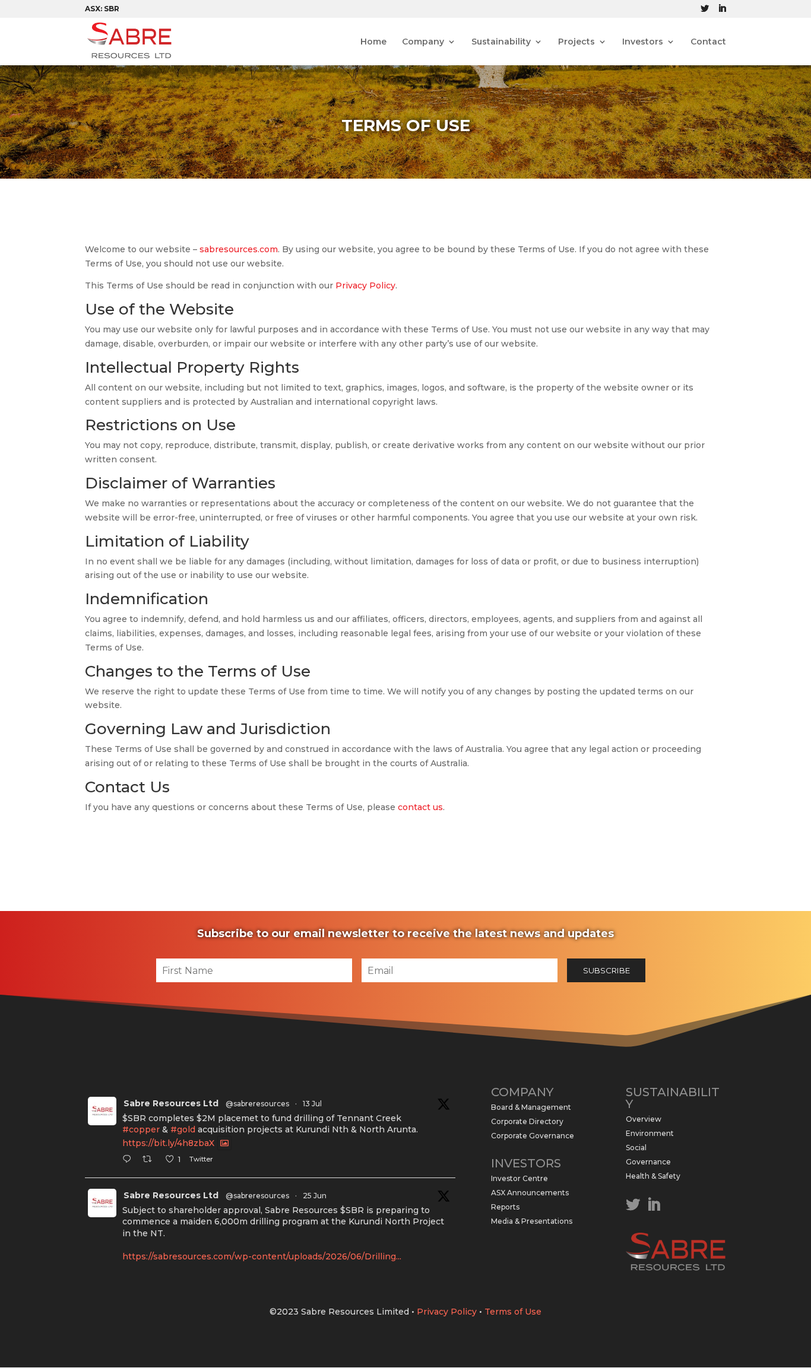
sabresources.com (238, 249)
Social (636, 1147)
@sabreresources (257, 1103)
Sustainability (501, 42)
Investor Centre (519, 1178)
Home (373, 42)
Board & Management (531, 1107)
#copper (141, 1129)
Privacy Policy (365, 285)
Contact (708, 42)
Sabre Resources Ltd (170, 1103)
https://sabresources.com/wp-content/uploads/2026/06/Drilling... (261, 1256)
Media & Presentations (531, 1221)
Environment (650, 1133)
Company (423, 42)
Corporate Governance (532, 1135)
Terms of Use (512, 1311)
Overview (643, 1119)
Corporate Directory (527, 1121)
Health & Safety (653, 1176)
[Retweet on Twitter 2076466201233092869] (150, 1160)
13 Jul (312, 1103)
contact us (420, 807)
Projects (576, 42)
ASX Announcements (530, 1192)
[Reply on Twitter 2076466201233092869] (129, 1160)
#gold (182, 1129)
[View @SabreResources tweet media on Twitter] (224, 1143)
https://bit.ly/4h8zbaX (168, 1143)
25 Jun (315, 1195)
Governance (648, 1161)
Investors (642, 42)
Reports (505, 1206)
